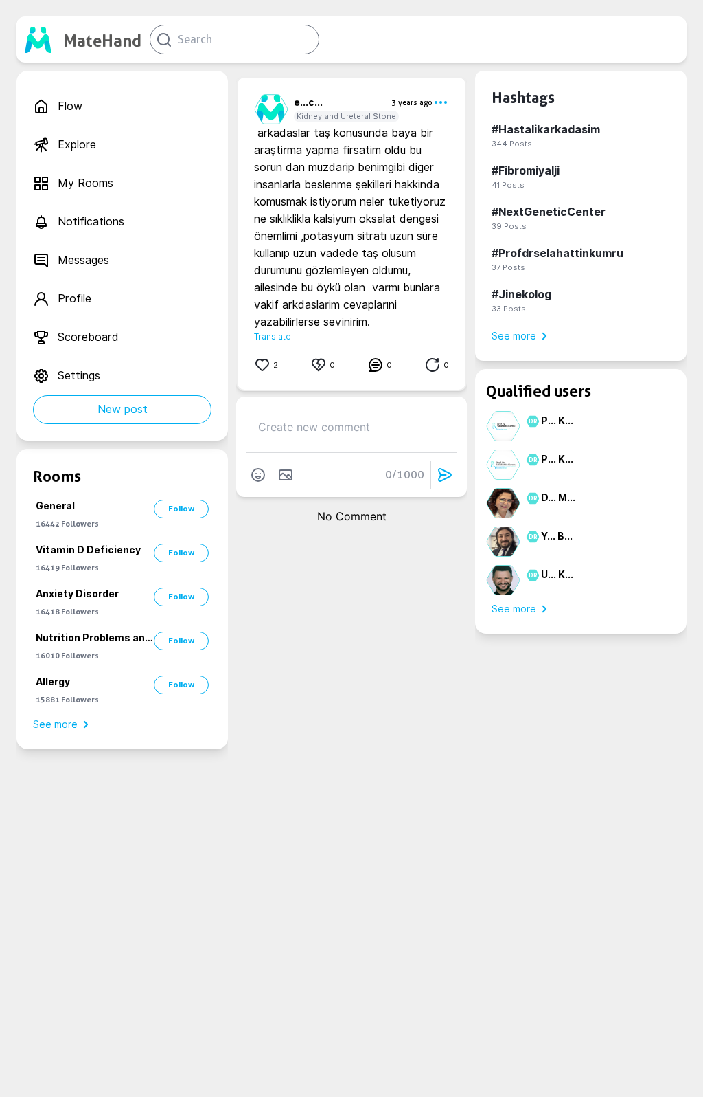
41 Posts (508, 185)
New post (122, 409)
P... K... (557, 420)
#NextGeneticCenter (549, 212)
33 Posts (509, 308)
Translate (272, 336)
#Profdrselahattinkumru (557, 253)
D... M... (558, 497)
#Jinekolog (521, 294)
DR (531, 421)
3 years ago (412, 102)
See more (55, 724)
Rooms (57, 476)
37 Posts (508, 267)
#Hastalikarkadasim (546, 129)
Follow (181, 508)
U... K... (557, 574)
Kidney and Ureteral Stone (346, 116)
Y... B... (557, 536)
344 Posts (512, 143)
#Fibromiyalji (526, 170)
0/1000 (404, 474)
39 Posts (509, 226)
